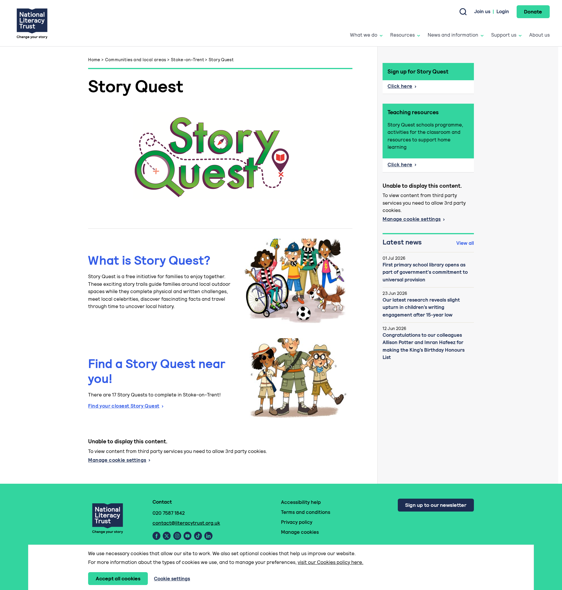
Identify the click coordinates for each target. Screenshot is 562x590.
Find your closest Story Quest (123, 406)
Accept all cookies (118, 578)
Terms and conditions (305, 512)
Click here (400, 86)
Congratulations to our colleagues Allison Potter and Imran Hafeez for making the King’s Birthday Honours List (424, 346)
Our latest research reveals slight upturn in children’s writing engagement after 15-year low (421, 307)
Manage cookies (300, 532)
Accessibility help (301, 502)
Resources (402, 35)
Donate (533, 11)
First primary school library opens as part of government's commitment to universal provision (425, 272)
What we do (363, 35)
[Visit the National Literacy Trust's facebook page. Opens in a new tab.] (156, 536)
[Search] (463, 11)
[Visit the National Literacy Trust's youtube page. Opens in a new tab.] (187, 536)
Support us (503, 35)
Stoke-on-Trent (187, 59)
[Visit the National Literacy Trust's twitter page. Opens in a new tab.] (167, 536)
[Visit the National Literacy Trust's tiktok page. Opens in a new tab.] (198, 536)
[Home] (32, 23)
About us (539, 35)
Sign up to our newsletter (435, 505)
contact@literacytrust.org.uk (186, 523)
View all (465, 243)
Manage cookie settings (117, 460)
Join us (482, 11)
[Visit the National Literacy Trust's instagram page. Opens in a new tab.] (177, 536)
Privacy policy (296, 522)
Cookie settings (172, 578)
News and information (453, 35)
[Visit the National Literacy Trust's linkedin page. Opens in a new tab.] (208, 536)
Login (502, 11)
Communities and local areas (135, 59)
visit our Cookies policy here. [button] (330, 562)
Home (94, 59)
